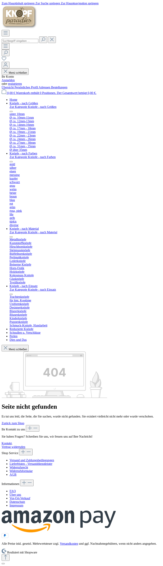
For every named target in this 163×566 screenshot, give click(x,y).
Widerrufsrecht (19, 467)
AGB (13, 474)
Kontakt (7, 443)
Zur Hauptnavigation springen (80, 3)
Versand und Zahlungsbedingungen (32, 460)
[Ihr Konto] (6, 65)
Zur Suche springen (48, 3)
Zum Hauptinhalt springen (18, 3)
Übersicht (8, 87)
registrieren (15, 83)
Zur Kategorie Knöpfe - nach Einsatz (33, 289)
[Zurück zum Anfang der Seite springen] (6, 557)
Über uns (15, 494)
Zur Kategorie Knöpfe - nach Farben (33, 157)
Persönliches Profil (27, 87)
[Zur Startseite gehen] (19, 28)
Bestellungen (59, 87)
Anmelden (8, 80)
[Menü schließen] (11, 111)
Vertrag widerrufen (13, 447)
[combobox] (20, 41)
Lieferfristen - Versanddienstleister (31, 463)
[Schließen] (3, 563)
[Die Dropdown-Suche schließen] (52, 39)
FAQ (13, 491)
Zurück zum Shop (13, 423)
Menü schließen (18, 72)
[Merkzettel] (4, 60)
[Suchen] (43, 39)
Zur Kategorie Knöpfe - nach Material (33, 232)
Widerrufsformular (21, 471)
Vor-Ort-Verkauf (20, 498)
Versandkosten (69, 543)
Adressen (45, 87)
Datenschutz (17, 501)
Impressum (16, 505)
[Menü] (6, 33)
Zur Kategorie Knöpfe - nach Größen (33, 107)
